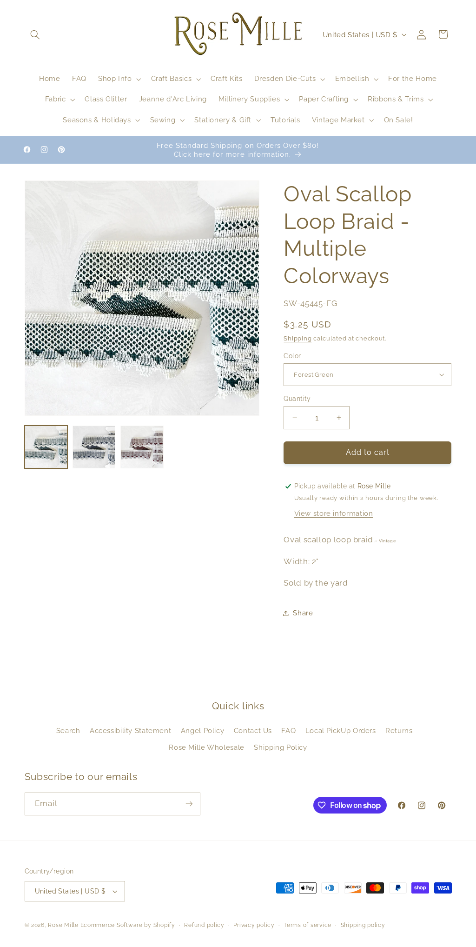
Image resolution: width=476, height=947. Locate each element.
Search (68, 730)
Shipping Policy (280, 747)
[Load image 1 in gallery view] (46, 447)
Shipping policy (363, 925)
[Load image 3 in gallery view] (142, 447)
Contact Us (253, 730)
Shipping (297, 338)
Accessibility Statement (131, 730)
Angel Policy (203, 730)
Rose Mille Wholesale (207, 747)
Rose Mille (63, 925)
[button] (35, 34)
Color (292, 356)
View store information (333, 513)
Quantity (297, 398)
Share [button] (303, 613)
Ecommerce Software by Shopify (127, 925)
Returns (398, 730)
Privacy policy (253, 925)
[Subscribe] (188, 804)
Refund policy (204, 925)
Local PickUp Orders (340, 730)
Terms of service (307, 925)
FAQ (288, 730)
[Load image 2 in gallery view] (94, 447)
